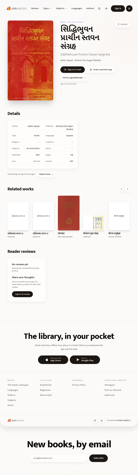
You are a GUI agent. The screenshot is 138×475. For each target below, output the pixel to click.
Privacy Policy (79, 385)
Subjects (60, 8)
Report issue (45, 174)
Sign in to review (22, 294)
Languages (76, 8)
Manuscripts (46, 395)
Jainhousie (110, 395)
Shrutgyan (110, 385)
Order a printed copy (102, 69)
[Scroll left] (121, 189)
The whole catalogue (18, 385)
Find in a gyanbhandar (73, 77)
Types (46, 8)
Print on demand (113, 390)
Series (10, 405)
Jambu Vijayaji (34, 126)
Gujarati (69, 135)
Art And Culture (33, 148)
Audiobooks (46, 385)
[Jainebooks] (16, 8)
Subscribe (99, 458)
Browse (35, 8)
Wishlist (124, 24)
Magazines (45, 390)
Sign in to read (74, 69)
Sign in (118, 8)
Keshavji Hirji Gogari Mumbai (64, 127)
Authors (90, 8)
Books (37, 135)
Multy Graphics (124, 420)
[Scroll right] (127, 189)
